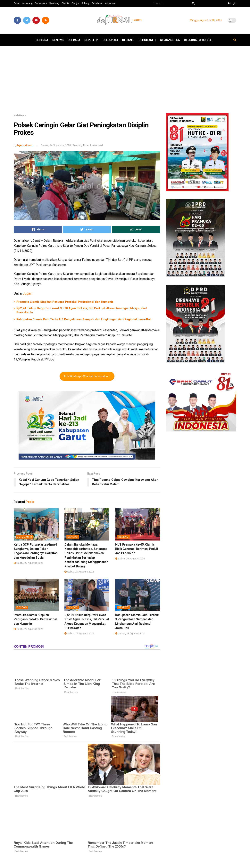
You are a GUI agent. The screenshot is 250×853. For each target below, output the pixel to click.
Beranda (42, 40)
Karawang (27, 3)
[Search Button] (192, 3)
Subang (85, 3)
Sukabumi (97, 3)
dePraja (74, 40)
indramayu (110, 3)
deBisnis (128, 40)
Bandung (54, 3)
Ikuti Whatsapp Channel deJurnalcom (87, 376)
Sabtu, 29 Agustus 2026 (29, 562)
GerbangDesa (170, 40)
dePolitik (91, 40)
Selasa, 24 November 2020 (56, 145)
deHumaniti (147, 40)
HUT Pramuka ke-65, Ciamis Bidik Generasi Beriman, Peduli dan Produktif (136, 549)
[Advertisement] (125, 81)
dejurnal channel (198, 40)
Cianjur (75, 3)
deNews (57, 40)
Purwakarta (41, 3)
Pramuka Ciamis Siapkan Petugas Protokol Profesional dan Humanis (64, 302)
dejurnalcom (24, 145)
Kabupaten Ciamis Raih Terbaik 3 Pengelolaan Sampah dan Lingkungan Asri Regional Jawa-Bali (83, 319)
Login (233, 3)
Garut (17, 3)
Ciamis (65, 3)
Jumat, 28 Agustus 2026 (131, 633)
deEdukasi (110, 40)
